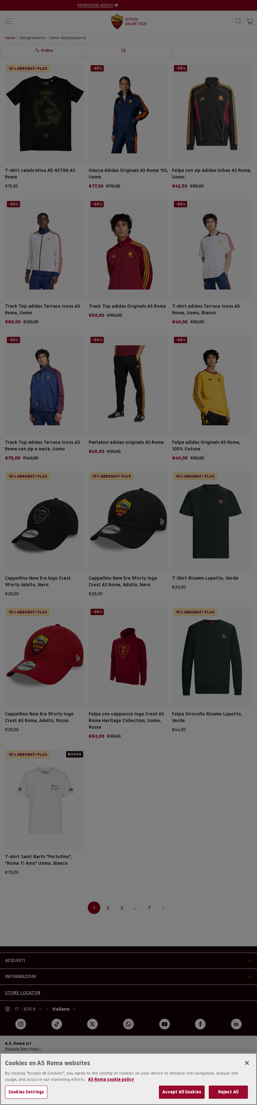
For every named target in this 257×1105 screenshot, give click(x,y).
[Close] (247, 1063)
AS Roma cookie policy (111, 1079)
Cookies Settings (26, 1091)
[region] (128, 1079)
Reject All (228, 1091)
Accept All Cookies (181, 1091)
